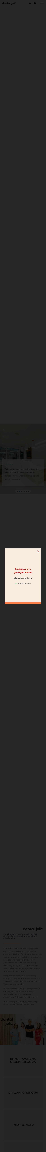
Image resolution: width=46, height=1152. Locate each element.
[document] (23, 576)
